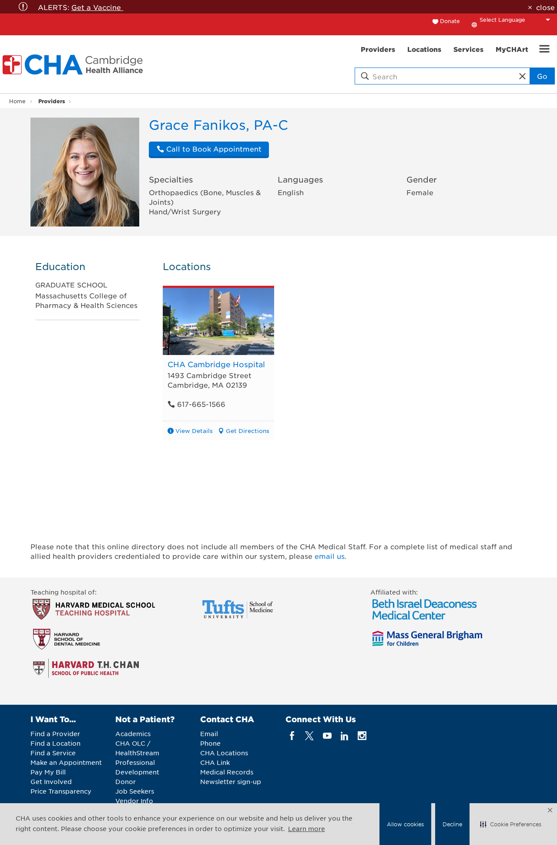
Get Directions (247, 430)
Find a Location (55, 743)
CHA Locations (224, 753)
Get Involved (51, 781)
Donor (125, 781)
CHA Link (215, 762)
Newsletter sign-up (230, 781)
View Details (194, 430)
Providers (51, 101)
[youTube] (327, 736)
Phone (210, 743)
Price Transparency (60, 791)
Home (17, 101)
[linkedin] (344, 736)
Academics (133, 733)
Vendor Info (134, 800)
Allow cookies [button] (405, 824)
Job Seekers (134, 791)
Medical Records (226, 772)
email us (330, 555)
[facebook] (292, 736)
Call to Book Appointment (213, 148)
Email (209, 733)
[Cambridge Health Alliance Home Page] (74, 64)
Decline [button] (452, 824)
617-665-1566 (200, 403)
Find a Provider (55, 733)
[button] (510, 824)
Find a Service (53, 753)
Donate (450, 20)
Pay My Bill (48, 772)
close (545, 7)
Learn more (306, 828)
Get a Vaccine (97, 7)
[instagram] (362, 736)
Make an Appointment (66, 762)
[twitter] (309, 736)
